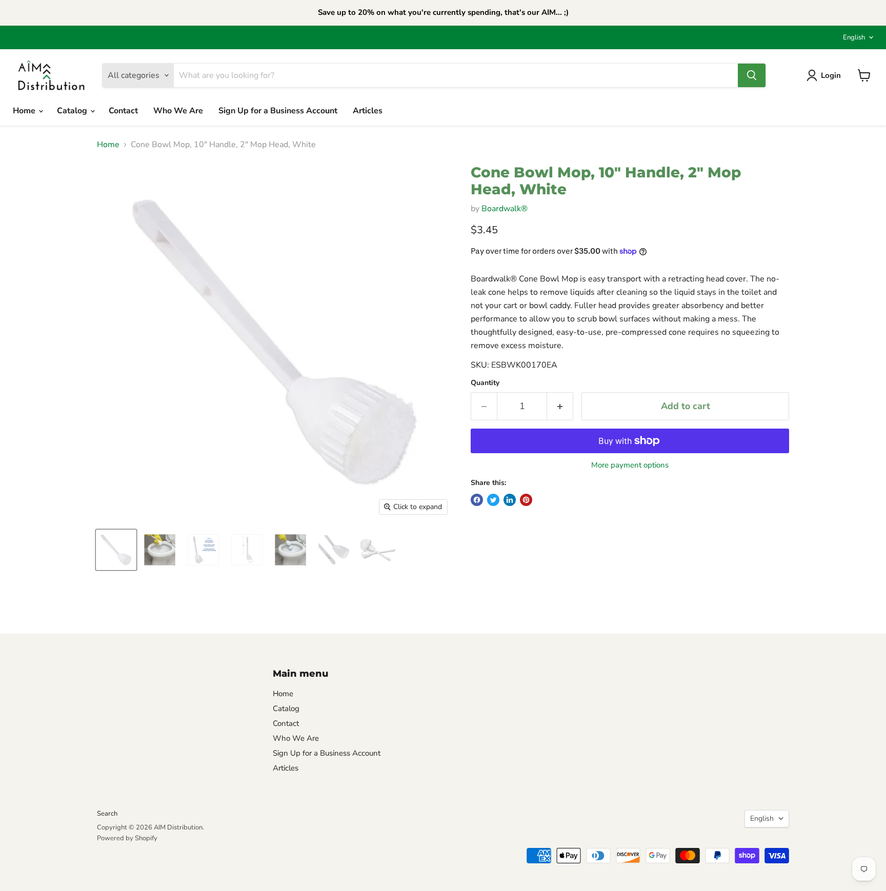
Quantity (485, 383)
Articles (367, 110)
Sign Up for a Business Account (277, 110)
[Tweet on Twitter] (493, 500)
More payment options (630, 465)
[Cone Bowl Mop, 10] (116, 550)
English (854, 37)
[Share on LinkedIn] (510, 500)
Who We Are (178, 110)
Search (107, 813)
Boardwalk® (504, 208)
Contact (123, 110)
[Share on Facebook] (477, 500)
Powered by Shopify (127, 838)
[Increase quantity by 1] (560, 406)
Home (25, 110)
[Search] (752, 75)
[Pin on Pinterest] (526, 500)
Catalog (73, 110)
